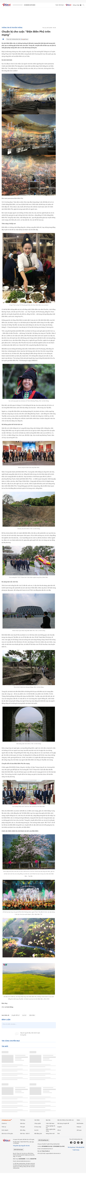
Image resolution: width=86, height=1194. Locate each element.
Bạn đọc (48, 1120)
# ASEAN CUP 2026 (29, 5)
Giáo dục (22, 1123)
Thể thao (22, 1120)
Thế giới (22, 1127)
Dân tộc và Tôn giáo (7, 1133)
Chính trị (4, 1123)
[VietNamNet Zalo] (82, 1143)
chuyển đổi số (15, 1015)
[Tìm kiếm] (83, 5)
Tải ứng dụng (71, 1147)
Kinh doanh (5, 1130)
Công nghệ (37, 1123)
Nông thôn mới (50, 1133)
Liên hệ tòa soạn (18, 1149)
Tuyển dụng (76, 1150)
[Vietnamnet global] (68, 5)
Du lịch (36, 1130)
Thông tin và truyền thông (12, 27)
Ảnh (58, 1133)
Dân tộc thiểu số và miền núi (65, 1120)
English (59, 1127)
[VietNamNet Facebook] (71, 1143)
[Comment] (3, 39)
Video (78, 1120)
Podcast (79, 1127)
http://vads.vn (46, 1151)
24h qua (79, 1130)
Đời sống (22, 1130)
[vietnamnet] (7, 6)
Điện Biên (32, 1015)
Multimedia (80, 1123)
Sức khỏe (36, 1120)
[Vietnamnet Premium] (7, 1121)
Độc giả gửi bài (80, 1147)
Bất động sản (38, 1133)
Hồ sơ (59, 1130)
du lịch (24, 1015)
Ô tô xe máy (37, 1127)
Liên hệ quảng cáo (43, 1140)
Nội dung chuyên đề (63, 1123)
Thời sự (4, 1127)
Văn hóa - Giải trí (25, 1133)
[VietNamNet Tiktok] (78, 1143)
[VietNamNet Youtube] (75, 1143)
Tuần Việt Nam (59, 5)
